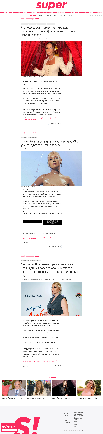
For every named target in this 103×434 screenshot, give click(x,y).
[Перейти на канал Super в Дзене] (99, 15)
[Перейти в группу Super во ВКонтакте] (93, 15)
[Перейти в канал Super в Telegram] (95, 15)
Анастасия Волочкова (36, 260)
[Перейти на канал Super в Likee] (80, 430)
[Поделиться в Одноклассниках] (61, 124)
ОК (9, 430)
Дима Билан (24, 23)
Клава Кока (24, 137)
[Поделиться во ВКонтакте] (56, 124)
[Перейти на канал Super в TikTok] (78, 430)
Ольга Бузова (32, 23)
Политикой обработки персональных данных (9, 426)
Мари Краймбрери (33, 137)
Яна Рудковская (51, 23)
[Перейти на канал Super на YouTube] (75, 430)
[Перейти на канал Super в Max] (91, 15)
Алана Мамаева (25, 260)
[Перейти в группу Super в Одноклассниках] (97, 15)
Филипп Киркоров (41, 23)
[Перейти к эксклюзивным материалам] (51, 12)
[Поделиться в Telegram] (58, 124)
